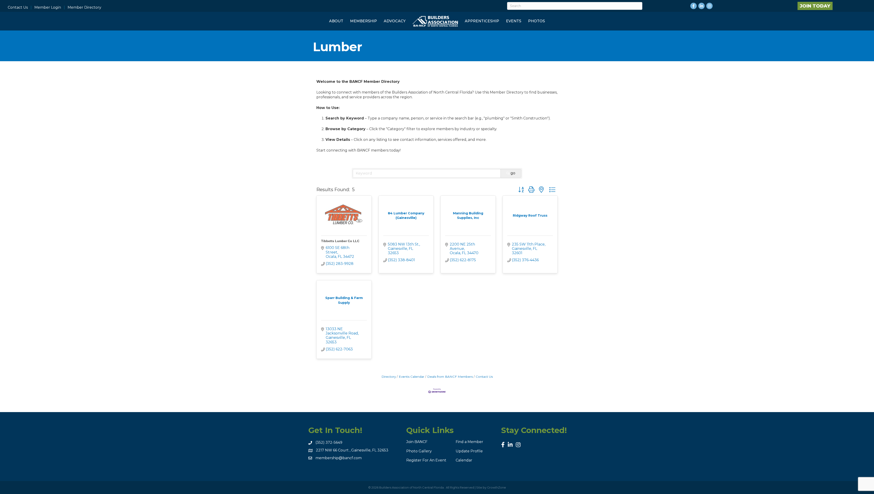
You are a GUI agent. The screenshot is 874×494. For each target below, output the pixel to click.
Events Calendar (411, 376)
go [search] (513, 173)
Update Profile (469, 451)
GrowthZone (496, 487)
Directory (388, 376)
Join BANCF (416, 442)
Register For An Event (426, 460)
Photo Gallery (419, 451)
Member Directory (84, 7)
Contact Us (18, 7)
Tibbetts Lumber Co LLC (340, 241)
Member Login (47, 7)
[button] (521, 190)
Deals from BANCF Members (450, 376)
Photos (536, 21)
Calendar (464, 460)
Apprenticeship (482, 21)
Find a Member (469, 442)
